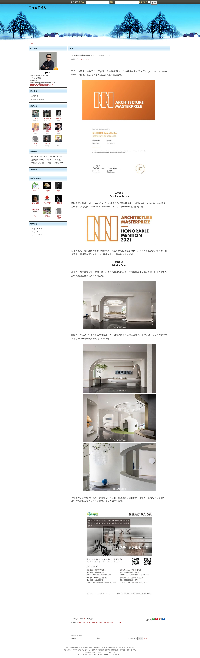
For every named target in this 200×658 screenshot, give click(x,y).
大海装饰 (47, 118)
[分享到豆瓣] (153, 620)
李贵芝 (47, 216)
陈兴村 (35, 131)
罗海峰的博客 (37, 7)
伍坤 (35, 144)
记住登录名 (132, 638)
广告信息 (80, 647)
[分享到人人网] (163, 620)
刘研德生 (58, 203)
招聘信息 (113, 647)
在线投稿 (88, 647)
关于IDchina (71, 647)
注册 (145, 638)
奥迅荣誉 (35, 96)
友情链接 (121, 647)
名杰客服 (47, 203)
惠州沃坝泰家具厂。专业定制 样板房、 (46, 160)
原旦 (47, 131)
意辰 (35, 216)
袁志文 (58, 191)
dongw (58, 143)
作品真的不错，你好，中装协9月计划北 (46, 157)
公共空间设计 (36, 99)
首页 (33, 43)
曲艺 (59, 131)
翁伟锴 (47, 144)
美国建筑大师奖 (83, 59)
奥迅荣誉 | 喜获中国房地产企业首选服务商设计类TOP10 (100, 623)
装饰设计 (35, 203)
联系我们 (96, 647)
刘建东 (47, 191)
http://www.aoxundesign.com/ (41, 85)
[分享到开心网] (156, 620)
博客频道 (14, 2)
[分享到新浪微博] (160, 620)
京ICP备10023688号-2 (87, 654)
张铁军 (35, 191)
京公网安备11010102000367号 (109, 654)
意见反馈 (105, 647)
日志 (41, 43)
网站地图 (130, 647)
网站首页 (74, 2)
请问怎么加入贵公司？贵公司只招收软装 (47, 163)
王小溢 (35, 118)
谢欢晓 (58, 118)
